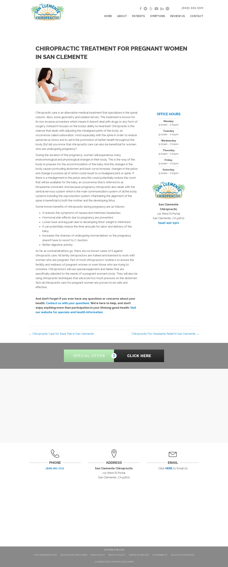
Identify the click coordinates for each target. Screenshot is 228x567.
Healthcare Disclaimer (73, 555)
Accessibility (159, 555)
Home (108, 16)
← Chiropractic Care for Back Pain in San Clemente (61, 333)
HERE (168, 468)
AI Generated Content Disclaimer (114, 561)
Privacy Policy (116, 555)
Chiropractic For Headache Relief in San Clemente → (165, 333)
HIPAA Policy (98, 555)
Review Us (177, 16)
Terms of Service (139, 555)
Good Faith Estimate (182, 555)
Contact (196, 16)
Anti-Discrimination (45, 555)
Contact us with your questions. (68, 303)
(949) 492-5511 (192, 8)
